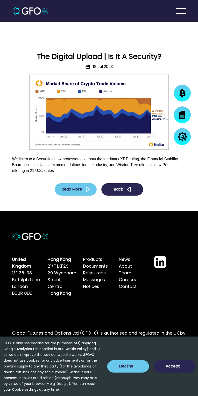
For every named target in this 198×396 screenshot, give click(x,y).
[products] (182, 93)
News (124, 259)
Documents (95, 266)
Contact (128, 286)
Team (125, 273)
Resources (94, 273)
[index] (30, 11)
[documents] (182, 114)
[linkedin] (160, 262)
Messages (94, 280)
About (125, 266)
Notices (91, 286)
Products (92, 259)
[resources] (182, 136)
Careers (127, 280)
